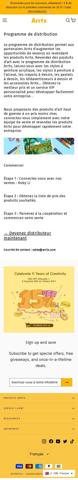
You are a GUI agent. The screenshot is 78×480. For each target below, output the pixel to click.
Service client (14, 408)
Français (37, 454)
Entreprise (11, 429)
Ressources (12, 418)
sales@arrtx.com (44, 249)
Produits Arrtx (15, 398)
